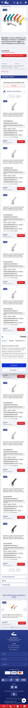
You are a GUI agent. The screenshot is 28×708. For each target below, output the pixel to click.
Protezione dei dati (9, 702)
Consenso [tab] (4, 340)
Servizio (4, 664)
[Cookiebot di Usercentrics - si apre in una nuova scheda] (20, 337)
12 (18, 96)
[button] (25, 19)
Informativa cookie (18, 702)
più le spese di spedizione (9, 52)
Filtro (15, 85)
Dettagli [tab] (11, 340)
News (3, 654)
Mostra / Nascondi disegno (16, 91)
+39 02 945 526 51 (14, 645)
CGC (15, 701)
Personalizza (13, 370)
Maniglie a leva (7, 6)
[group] (14, 613)
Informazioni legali (9, 701)
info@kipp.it (15, 649)
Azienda (4, 659)
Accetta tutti (14, 365)
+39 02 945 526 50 (14, 647)
